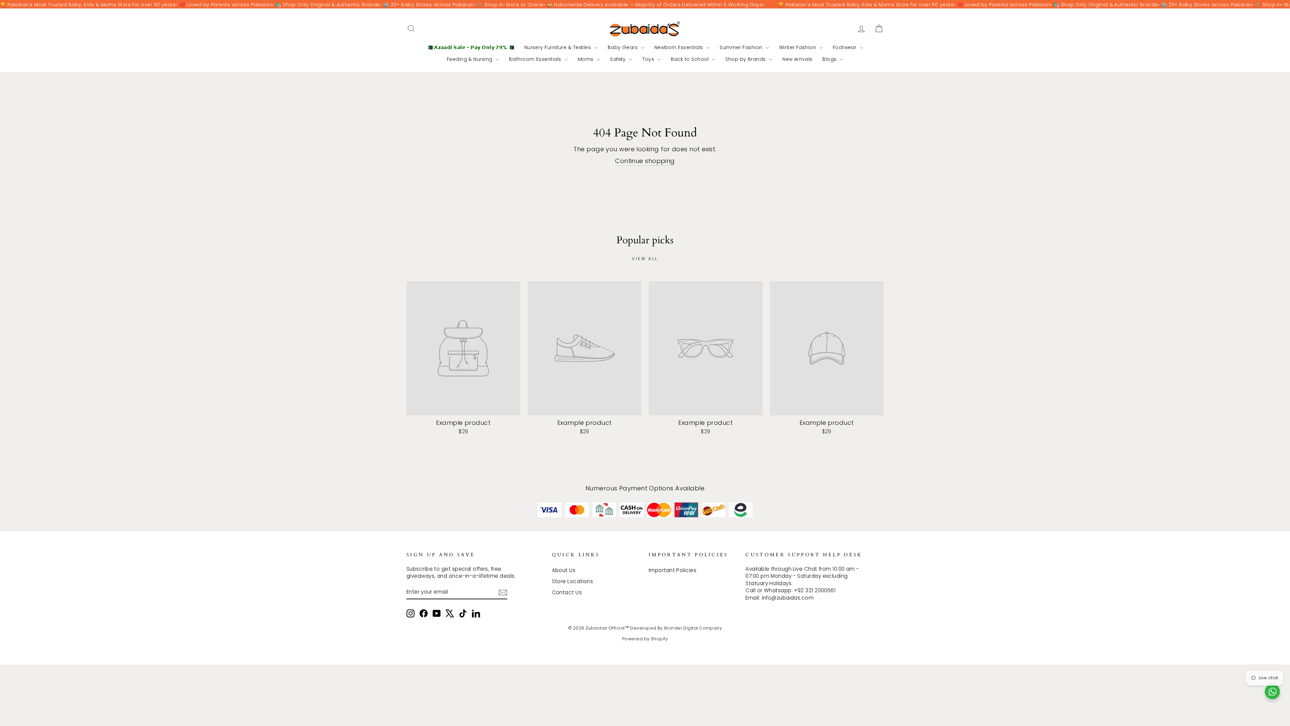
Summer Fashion (742, 47)
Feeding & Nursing (470, 59)
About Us (564, 570)
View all (645, 258)
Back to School (691, 59)
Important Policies (672, 570)
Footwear (845, 47)
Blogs (830, 59)
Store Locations (572, 581)
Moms (586, 59)
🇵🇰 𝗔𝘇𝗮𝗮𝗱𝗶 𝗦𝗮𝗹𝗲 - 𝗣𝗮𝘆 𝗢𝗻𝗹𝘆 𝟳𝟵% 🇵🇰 (470, 47)
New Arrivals (797, 59)
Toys (648, 59)
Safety (618, 59)
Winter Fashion (798, 47)
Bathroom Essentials (536, 59)
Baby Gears (623, 47)
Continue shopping (645, 161)
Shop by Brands (746, 59)
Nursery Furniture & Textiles (558, 47)
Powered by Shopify (645, 639)
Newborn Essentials (679, 47)
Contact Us (567, 592)
